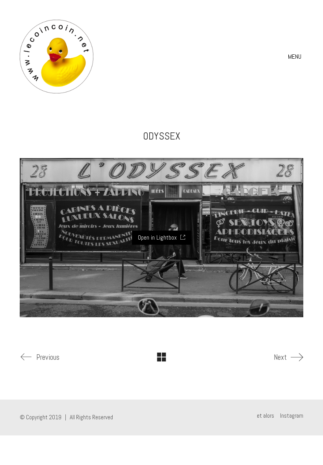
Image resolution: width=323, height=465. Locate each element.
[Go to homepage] (56, 56)
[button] (295, 56)
